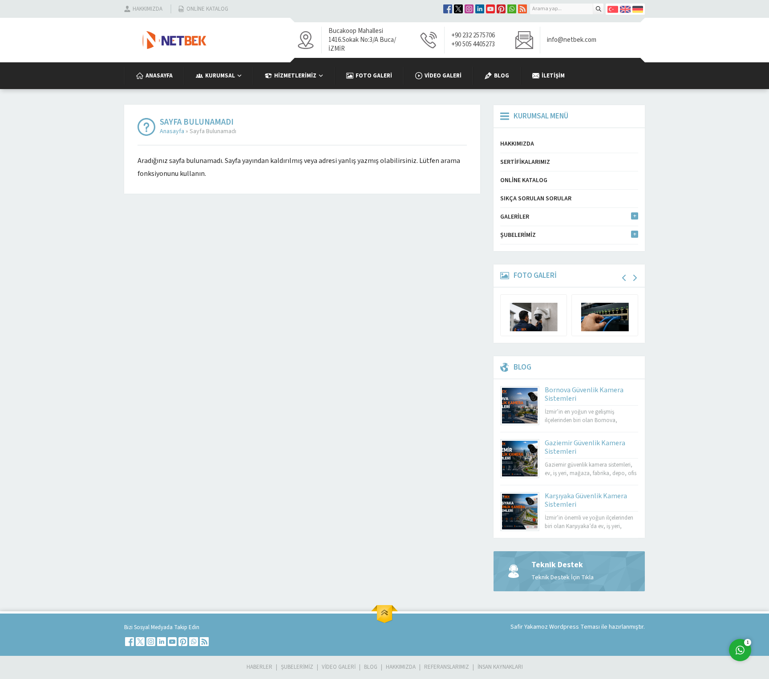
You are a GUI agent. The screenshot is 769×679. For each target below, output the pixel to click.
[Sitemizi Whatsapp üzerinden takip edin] (511, 8)
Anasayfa (172, 131)
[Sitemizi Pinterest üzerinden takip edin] (501, 8)
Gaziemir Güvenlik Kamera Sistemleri (585, 447)
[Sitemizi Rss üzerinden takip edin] (522, 8)
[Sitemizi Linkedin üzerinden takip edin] (479, 8)
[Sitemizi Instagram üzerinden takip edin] (469, 8)
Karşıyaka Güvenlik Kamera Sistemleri (586, 500)
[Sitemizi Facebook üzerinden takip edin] (447, 8)
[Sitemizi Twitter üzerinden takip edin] (458, 8)
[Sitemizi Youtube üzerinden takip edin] (490, 8)
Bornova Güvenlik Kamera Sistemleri (584, 394)
